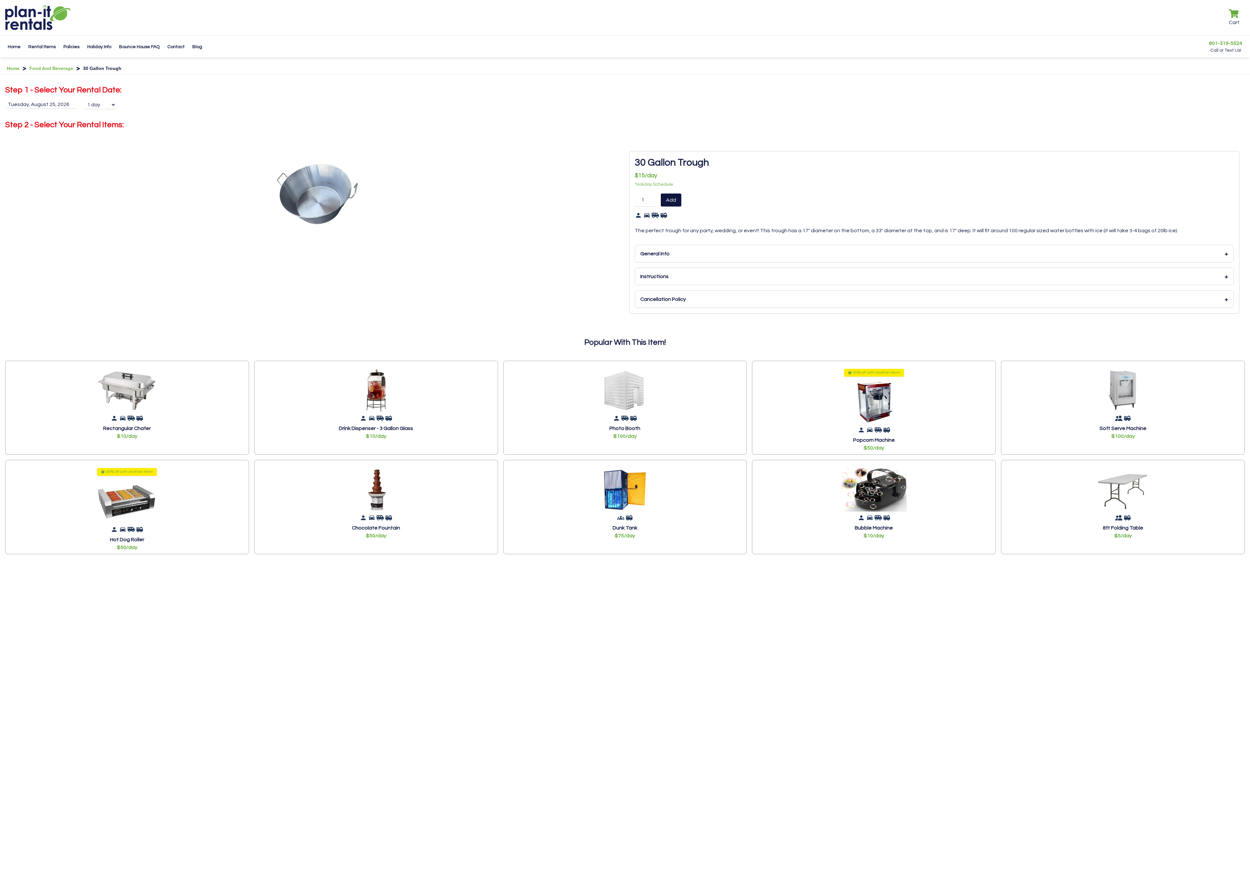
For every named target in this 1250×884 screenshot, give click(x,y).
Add (671, 200)
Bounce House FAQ (139, 47)
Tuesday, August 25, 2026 (38, 104)
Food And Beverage (51, 68)
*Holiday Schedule (654, 184)
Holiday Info (99, 47)
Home (14, 47)
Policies (71, 47)
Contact (176, 47)
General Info (934, 253)
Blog (197, 47)
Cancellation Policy (934, 299)
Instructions (934, 276)
